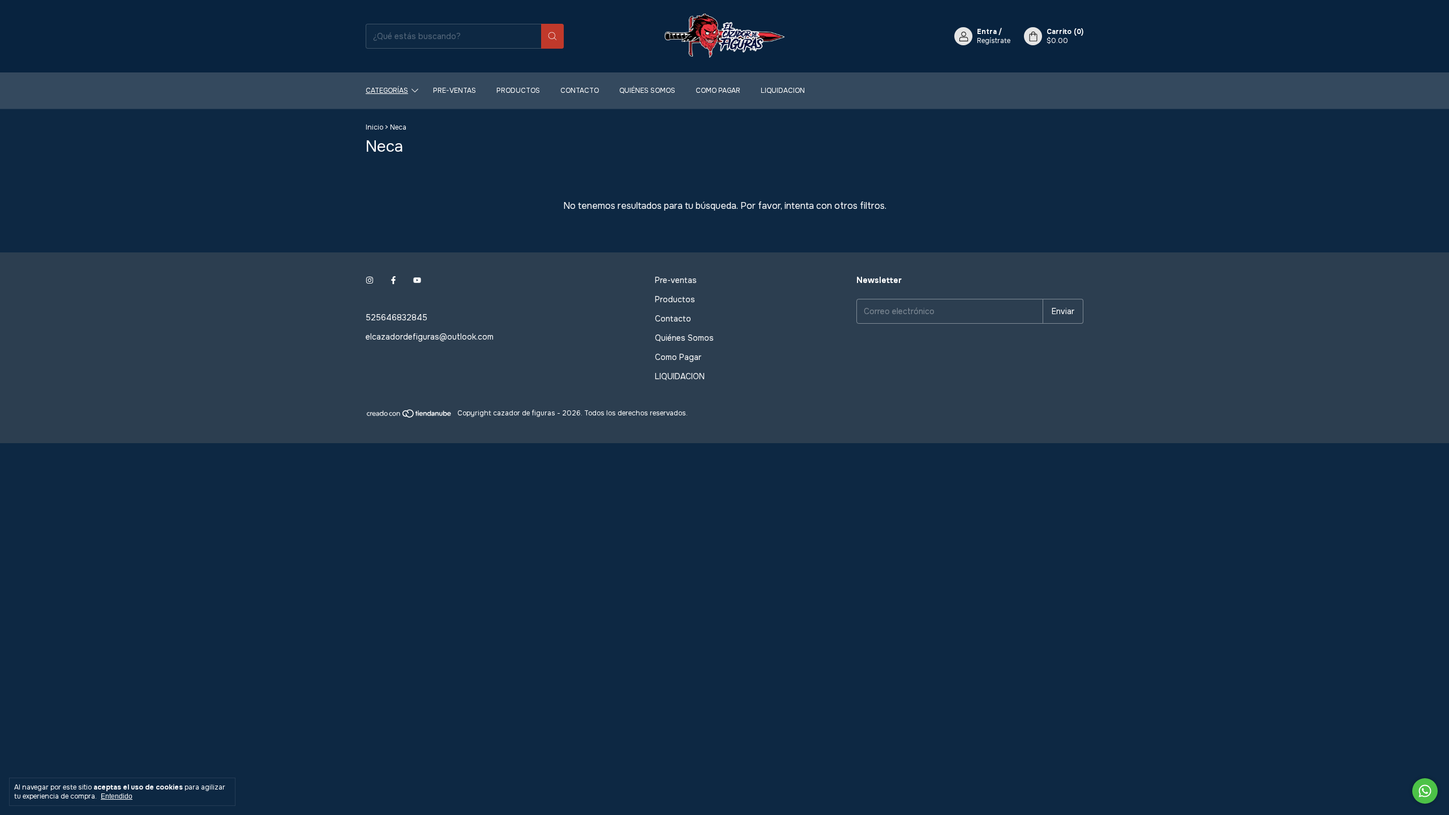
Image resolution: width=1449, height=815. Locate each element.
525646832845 (396, 317)
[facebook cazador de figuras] (393, 280)
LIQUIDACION (783, 90)
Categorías (387, 90)
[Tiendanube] (409, 416)
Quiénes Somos (647, 90)
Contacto (579, 90)
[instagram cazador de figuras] (370, 280)
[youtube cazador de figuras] (417, 280)
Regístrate (993, 40)
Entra (987, 31)
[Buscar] (552, 36)
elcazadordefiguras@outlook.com (430, 337)
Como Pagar (718, 90)
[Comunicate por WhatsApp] (1425, 791)
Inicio (374, 127)
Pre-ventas (454, 90)
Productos (518, 90)
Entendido (116, 796)
